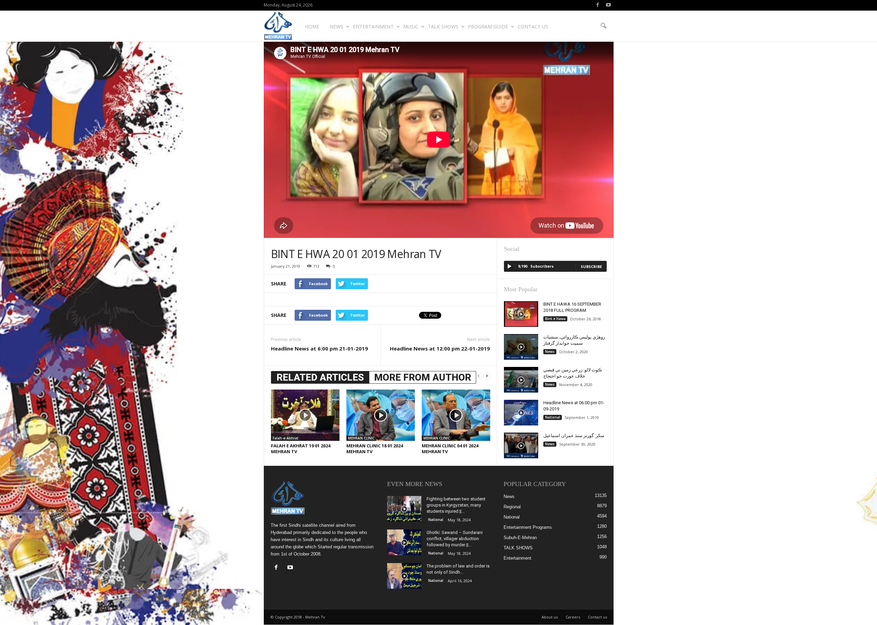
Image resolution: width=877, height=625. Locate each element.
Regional (512, 506)
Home (312, 26)
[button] (603, 26)
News (336, 26)
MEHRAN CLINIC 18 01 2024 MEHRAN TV (374, 449)
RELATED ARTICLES (320, 377)
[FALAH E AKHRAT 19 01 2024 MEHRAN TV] (305, 415)
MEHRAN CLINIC (361, 438)
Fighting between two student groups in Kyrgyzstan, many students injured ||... (456, 505)
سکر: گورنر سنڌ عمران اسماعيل (573, 435)
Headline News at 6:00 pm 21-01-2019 (319, 348)
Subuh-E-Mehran (520, 537)
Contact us (533, 26)
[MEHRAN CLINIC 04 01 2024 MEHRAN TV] (456, 415)
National (552, 417)
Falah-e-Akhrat (285, 438)
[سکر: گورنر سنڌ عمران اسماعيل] (521, 445)
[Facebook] (598, 5)
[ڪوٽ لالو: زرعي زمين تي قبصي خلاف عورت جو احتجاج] (521, 380)
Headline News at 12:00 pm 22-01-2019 (440, 348)
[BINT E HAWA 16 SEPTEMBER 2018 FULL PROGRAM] (521, 314)
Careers (573, 617)
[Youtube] (608, 5)
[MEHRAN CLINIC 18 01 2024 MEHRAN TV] (380, 415)
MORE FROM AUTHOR (422, 377)
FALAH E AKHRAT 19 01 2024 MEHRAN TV (300, 449)
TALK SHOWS (443, 26)
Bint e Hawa (555, 318)
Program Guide (488, 26)
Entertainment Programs (528, 527)
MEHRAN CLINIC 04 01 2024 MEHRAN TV (450, 449)
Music (410, 26)
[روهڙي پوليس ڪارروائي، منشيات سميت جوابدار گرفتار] (521, 347)
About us (550, 617)
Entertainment (373, 26)
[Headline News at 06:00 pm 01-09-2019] (521, 412)
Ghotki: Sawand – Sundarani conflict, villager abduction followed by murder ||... (455, 538)
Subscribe (591, 266)
